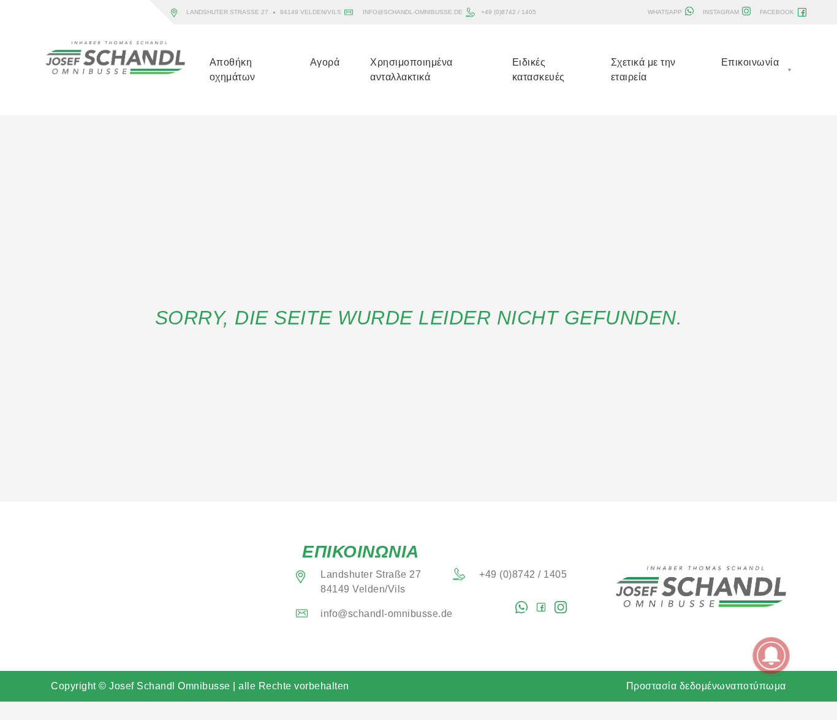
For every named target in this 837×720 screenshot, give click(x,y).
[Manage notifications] (771, 655)
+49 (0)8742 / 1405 (508, 12)
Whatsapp (665, 12)
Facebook (777, 12)
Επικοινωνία (750, 62)
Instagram (721, 12)
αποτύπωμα (758, 686)
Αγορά (325, 62)
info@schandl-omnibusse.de (413, 12)
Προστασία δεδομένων (678, 686)
